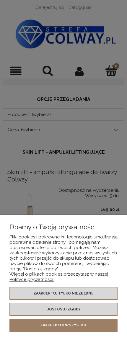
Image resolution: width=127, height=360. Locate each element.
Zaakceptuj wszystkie (63, 325)
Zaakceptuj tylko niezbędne (63, 293)
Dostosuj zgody (63, 309)
